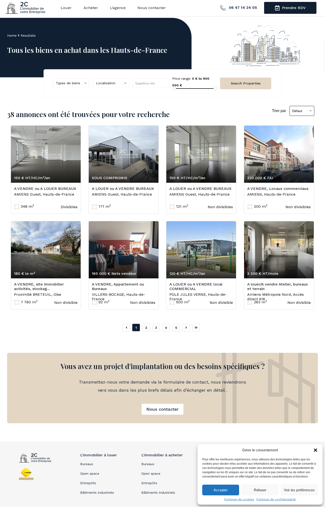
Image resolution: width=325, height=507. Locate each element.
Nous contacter (152, 7)
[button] (315, 450)
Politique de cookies (239, 499)
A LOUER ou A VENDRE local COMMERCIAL (195, 286)
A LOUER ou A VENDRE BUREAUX (123, 188)
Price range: (181, 78)
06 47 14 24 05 (242, 7)
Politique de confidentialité (276, 499)
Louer (66, 7)
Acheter (91, 7)
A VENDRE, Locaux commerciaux (278, 188)
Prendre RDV (293, 7)
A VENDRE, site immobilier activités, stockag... (39, 286)
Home (12, 35)
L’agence (118, 7)
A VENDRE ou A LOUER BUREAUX (45, 188)
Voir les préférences (299, 490)
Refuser (260, 490)
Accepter (221, 490)
